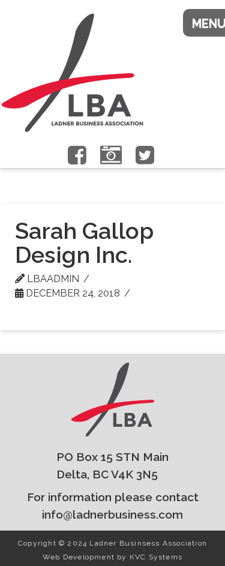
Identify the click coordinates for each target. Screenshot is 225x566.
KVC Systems (156, 557)
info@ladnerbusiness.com (112, 514)
